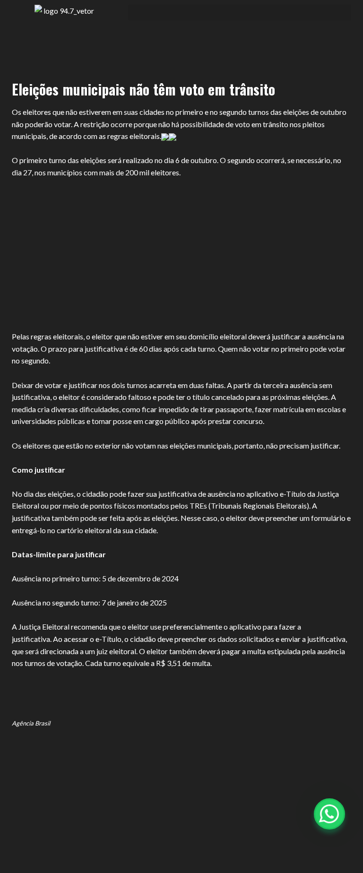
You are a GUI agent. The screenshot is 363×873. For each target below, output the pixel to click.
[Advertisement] (181, 248)
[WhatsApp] (329, 814)
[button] (239, 12)
